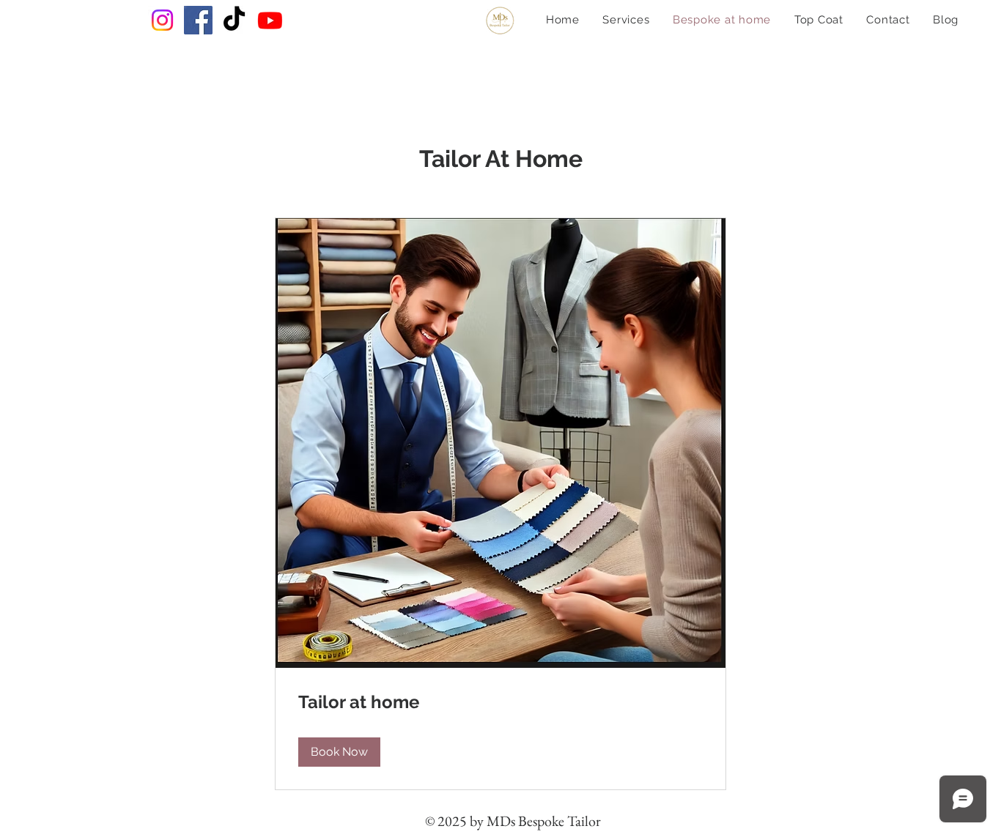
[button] (339, 752)
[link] (500, 702)
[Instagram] (162, 20)
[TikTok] (234, 20)
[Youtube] (270, 20)
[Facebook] (198, 20)
